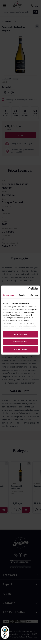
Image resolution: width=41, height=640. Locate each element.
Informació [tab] (34, 295)
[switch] (5, 636)
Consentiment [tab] (8, 295)
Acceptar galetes (20, 334)
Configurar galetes (19, 342)
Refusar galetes (20, 349)
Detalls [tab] (22, 295)
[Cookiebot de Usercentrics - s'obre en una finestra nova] (28, 288)
